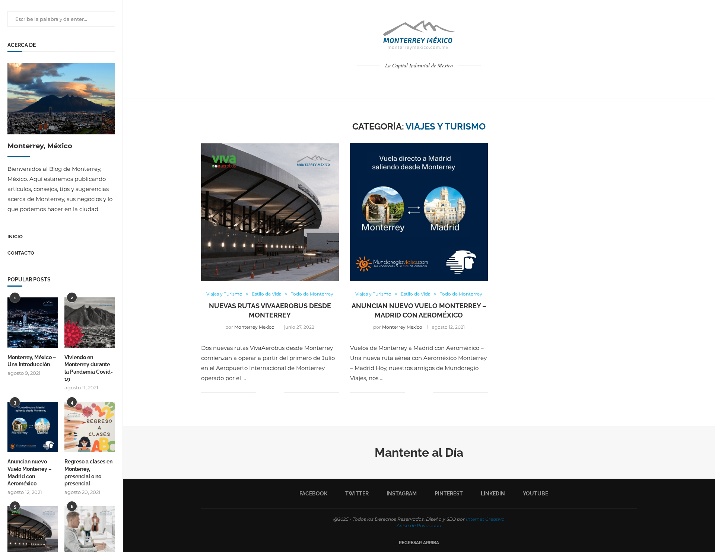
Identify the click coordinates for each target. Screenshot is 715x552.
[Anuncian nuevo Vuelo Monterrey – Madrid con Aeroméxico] (32, 427)
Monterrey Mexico (254, 327)
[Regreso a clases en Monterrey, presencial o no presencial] (89, 427)
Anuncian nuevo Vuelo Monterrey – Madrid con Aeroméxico (29, 472)
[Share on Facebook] (267, 392)
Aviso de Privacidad (419, 525)
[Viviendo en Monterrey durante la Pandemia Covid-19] (89, 322)
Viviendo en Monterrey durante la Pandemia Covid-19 (88, 368)
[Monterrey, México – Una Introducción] (32, 322)
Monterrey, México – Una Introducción (31, 361)
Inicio (15, 236)
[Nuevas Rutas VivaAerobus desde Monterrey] (270, 212)
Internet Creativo (485, 519)
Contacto (20, 253)
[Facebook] (403, 81)
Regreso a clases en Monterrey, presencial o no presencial (88, 472)
